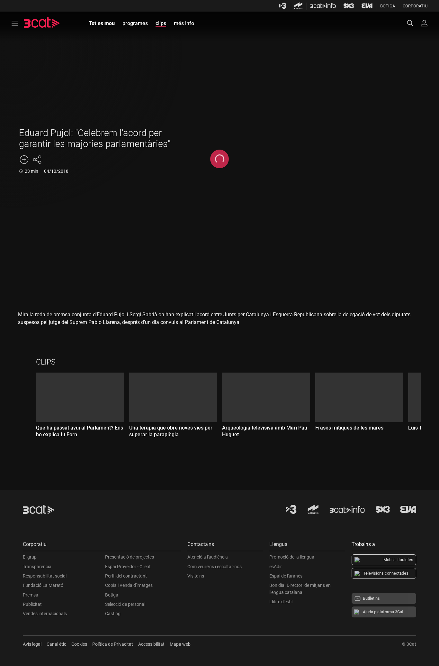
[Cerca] (413, 23)
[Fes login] (424, 23)
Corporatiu (415, 6)
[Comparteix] (37, 159)
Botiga (387, 6)
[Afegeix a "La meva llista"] (24, 159)
